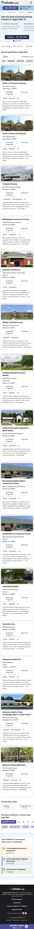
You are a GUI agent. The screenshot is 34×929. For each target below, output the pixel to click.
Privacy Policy (24, 920)
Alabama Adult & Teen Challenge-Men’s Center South (16, 713)
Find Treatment (17, 899)
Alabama (21, 12)
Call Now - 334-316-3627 (17, 37)
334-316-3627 (10, 8)
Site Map (8, 920)
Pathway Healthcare (11, 659)
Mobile (4, 827)
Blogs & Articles (17, 909)
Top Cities (28, 46)
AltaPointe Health (10, 586)
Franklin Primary (9, 184)
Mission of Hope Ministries (14, 765)
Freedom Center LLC (11, 270)
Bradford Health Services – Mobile (14, 374)
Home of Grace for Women (14, 83)
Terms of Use (15, 920)
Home (2, 12)
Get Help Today (17, 925)
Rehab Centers (12, 12)
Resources (17, 903)
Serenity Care (8, 624)
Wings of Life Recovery (12, 322)
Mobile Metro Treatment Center (16, 534)
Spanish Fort (15, 827)
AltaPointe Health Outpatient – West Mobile (16, 429)
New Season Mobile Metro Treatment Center (13, 482)
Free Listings (6, 46)
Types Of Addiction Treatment (17, 906)
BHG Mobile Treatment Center (15, 219)
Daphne (25, 827)
